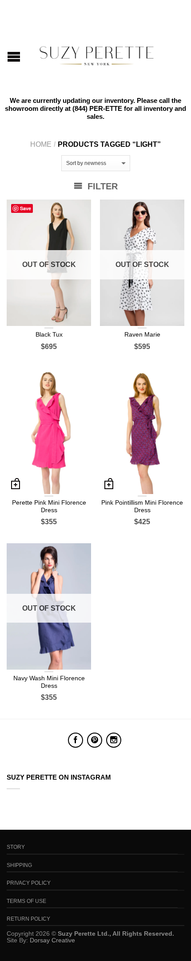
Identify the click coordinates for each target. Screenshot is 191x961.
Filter (101, 186)
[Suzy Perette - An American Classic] (96, 53)
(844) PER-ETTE (97, 108)
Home (41, 144)
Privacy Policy (29, 883)
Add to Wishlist (80, 210)
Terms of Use (26, 901)
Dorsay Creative (52, 940)
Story (16, 847)
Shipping (19, 865)
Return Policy (28, 919)
